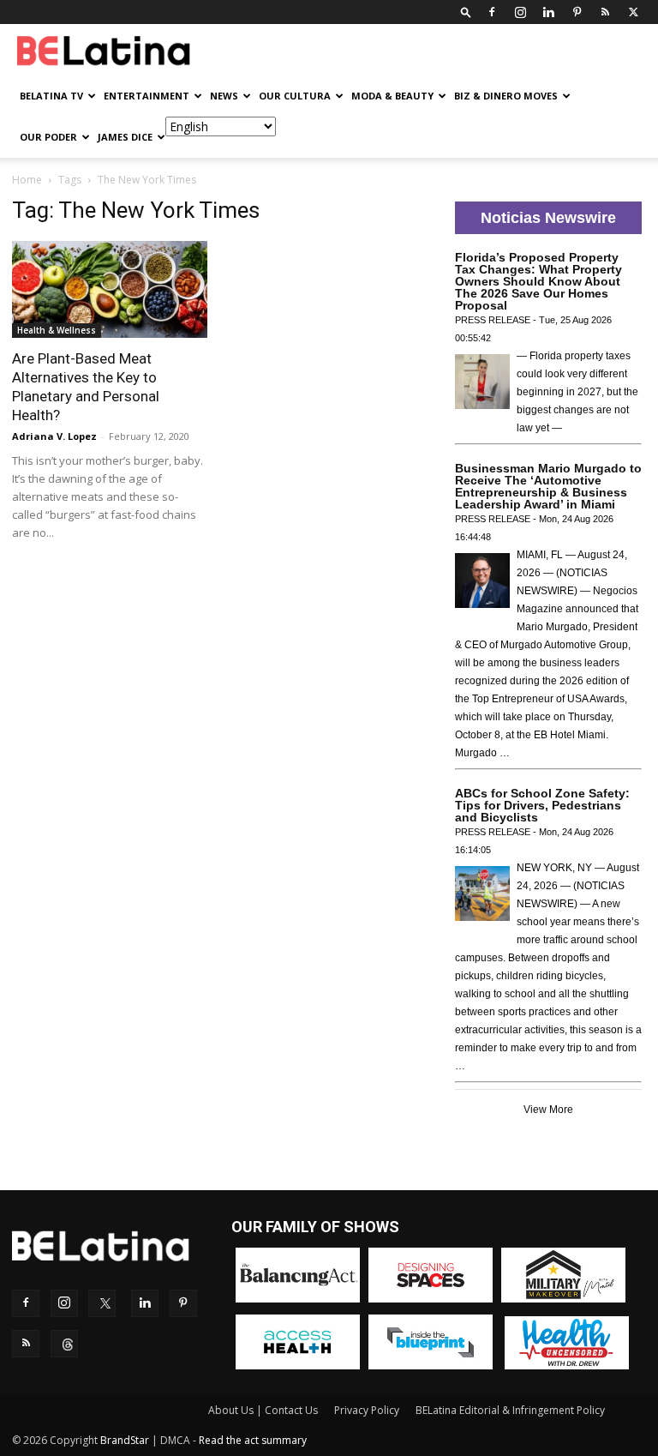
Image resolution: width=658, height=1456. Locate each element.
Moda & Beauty (392, 95)
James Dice (125, 136)
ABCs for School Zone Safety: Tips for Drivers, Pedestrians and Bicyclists (542, 805)
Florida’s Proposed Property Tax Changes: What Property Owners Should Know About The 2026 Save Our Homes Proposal (538, 281)
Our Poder (48, 136)
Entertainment (146, 95)
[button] (466, 11)
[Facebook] (492, 12)
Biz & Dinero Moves (506, 95)
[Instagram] (520, 12)
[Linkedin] (548, 12)
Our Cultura (295, 95)
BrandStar (124, 1440)
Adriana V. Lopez (54, 436)
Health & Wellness (56, 330)
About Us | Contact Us (263, 1410)
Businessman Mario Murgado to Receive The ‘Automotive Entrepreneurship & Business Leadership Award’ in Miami (548, 486)
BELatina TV (51, 95)
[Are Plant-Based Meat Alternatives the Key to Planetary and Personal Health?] (109, 289)
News (224, 95)
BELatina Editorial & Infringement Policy (510, 1410)
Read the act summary (253, 1440)
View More (548, 1110)
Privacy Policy (366, 1410)
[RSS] (605, 12)
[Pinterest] (576, 12)
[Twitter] (633, 12)
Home (27, 179)
